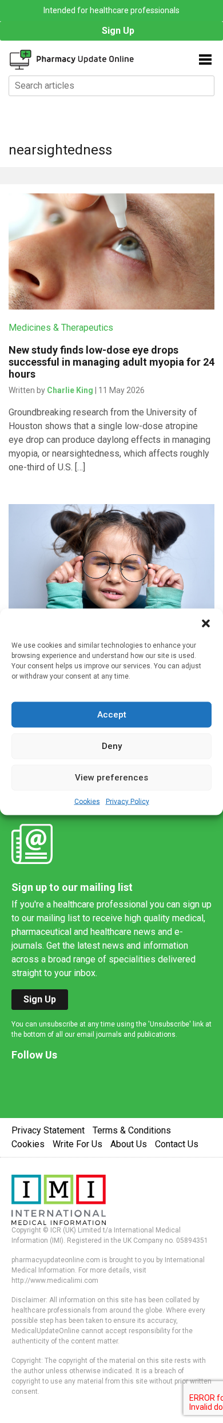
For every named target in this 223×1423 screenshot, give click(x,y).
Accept (111, 714)
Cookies (87, 801)
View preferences (111, 777)
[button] (206, 622)
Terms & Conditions (132, 1130)
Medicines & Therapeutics (61, 327)
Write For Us (77, 1144)
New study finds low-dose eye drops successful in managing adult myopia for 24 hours (111, 362)
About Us (128, 1144)
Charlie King (70, 390)
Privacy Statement (48, 1130)
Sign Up (118, 30)
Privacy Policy (127, 801)
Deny (112, 746)
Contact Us (176, 1144)
